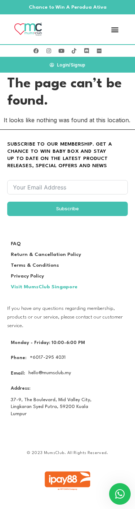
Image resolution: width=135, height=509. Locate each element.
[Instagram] (48, 51)
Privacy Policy (27, 276)
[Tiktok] (73, 51)
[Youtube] (61, 51)
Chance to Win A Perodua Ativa (68, 7)
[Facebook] (36, 51)
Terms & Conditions (35, 265)
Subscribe (67, 208)
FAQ (16, 243)
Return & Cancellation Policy (46, 254)
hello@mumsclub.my (49, 373)
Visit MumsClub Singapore (44, 286)
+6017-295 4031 (48, 357)
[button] (115, 29)
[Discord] (86, 51)
